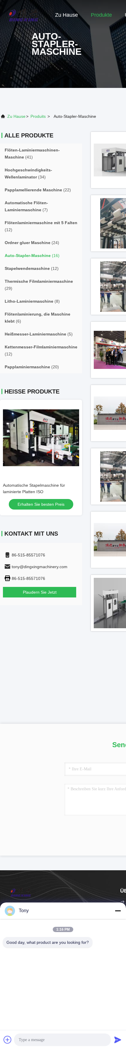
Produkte (101, 15)
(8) (32, 301)
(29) (39, 285)
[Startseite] (23, 14)
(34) (28, 173)
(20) (32, 367)
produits (38, 116)
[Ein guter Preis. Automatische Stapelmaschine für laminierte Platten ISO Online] (41, 438)
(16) (32, 255)
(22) (38, 190)
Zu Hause (66, 15)
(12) (41, 226)
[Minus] (117, 910)
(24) (32, 242)
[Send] (117, 1039)
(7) (26, 206)
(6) (37, 317)
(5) (39, 334)
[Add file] (8, 1039)
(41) (32, 153)
